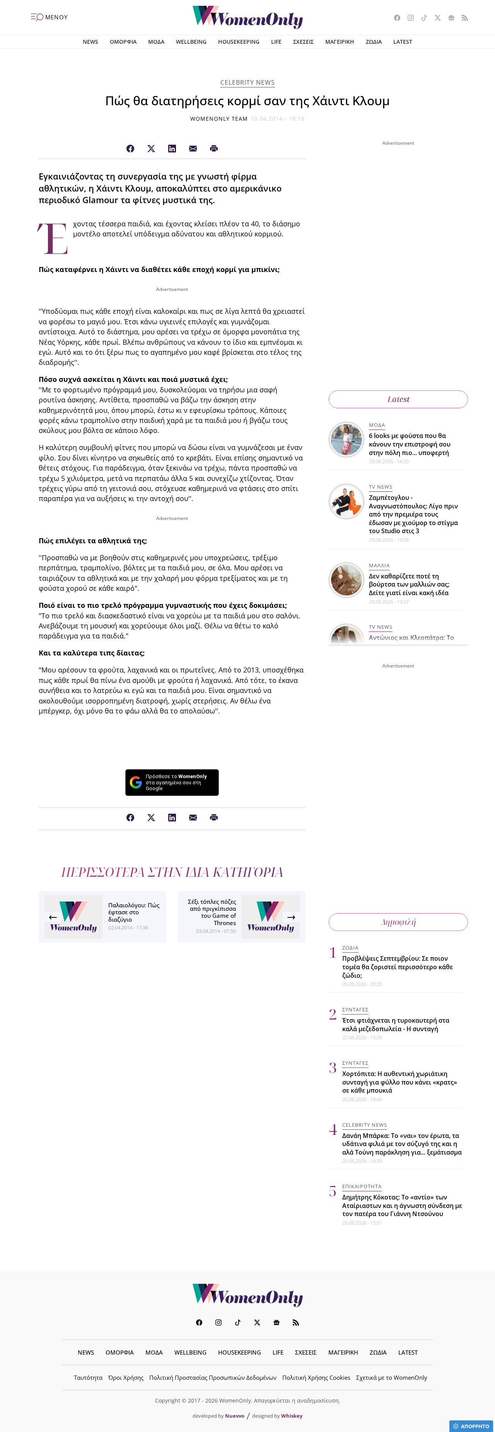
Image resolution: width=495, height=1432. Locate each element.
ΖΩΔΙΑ (374, 41)
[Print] (214, 149)
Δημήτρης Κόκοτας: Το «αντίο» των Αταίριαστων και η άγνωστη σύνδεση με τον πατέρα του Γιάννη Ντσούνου (402, 1205)
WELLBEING (191, 41)
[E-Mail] (193, 149)
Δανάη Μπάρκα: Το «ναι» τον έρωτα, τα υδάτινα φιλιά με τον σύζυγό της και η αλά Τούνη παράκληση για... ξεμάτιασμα (402, 1144)
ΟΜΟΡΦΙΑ (123, 41)
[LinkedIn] (172, 149)
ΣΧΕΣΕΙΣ (303, 41)
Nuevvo (234, 1415)
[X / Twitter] (151, 149)
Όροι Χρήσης (125, 1377)
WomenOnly (247, 1295)
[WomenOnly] (248, 17)
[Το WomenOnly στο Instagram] (408, 18)
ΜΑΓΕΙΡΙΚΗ (339, 41)
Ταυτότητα (88, 1377)
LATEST (402, 41)
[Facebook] (130, 149)
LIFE (276, 41)
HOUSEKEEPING (238, 41)
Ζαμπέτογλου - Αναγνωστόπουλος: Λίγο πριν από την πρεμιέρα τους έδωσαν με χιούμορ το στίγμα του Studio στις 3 (413, 514)
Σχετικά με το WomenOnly (391, 1377)
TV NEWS (381, 486)
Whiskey (291, 1415)
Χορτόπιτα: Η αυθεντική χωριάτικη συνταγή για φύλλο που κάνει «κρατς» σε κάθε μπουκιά (399, 1082)
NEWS (90, 41)
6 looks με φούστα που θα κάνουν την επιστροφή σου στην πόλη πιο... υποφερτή (410, 444)
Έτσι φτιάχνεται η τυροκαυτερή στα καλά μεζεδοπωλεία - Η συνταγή (395, 1024)
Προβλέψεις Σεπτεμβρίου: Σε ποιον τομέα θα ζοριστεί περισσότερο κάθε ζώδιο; (397, 966)
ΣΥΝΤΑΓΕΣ (355, 1009)
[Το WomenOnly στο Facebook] (394, 18)
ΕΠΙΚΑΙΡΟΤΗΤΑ (362, 1186)
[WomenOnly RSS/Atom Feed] (462, 18)
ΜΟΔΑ (156, 41)
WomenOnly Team (219, 118)
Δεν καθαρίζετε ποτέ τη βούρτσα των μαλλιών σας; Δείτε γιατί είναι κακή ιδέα (409, 584)
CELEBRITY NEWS (247, 82)
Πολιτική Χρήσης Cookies (316, 1377)
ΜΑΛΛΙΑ (379, 565)
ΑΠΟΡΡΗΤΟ (475, 1426)
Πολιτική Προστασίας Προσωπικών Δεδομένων (213, 1377)
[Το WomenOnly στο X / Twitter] (435, 18)
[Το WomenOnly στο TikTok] (421, 18)
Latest (398, 399)
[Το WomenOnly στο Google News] (448, 18)
